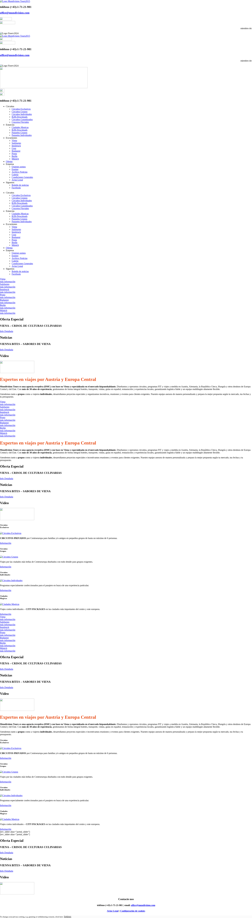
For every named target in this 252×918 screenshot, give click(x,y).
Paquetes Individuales (22, 135)
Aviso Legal (17, 180)
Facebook (16, 187)
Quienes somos (19, 166)
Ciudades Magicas (20, 127)
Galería (15, 174)
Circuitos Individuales (22, 114)
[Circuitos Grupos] (9, 557)
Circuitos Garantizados (22, 119)
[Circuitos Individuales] (11, 580)
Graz (14, 148)
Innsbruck (16, 145)
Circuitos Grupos (19, 111)
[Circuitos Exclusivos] (10, 533)
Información (5, 543)
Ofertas (9, 161)
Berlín (14, 156)
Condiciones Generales (22, 177)
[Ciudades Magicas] (9, 604)
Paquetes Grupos (19, 132)
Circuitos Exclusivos (21, 109)
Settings (67, 916)
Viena (14, 140)
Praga (14, 153)
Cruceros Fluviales (20, 122)
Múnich (15, 159)
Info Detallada (6, 331)
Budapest (16, 151)
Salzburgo (16, 143)
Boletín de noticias (20, 185)
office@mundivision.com (14, 12)
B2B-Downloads (19, 117)
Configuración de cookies (132, 911)
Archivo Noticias (19, 172)
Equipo (15, 169)
